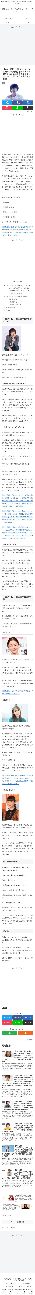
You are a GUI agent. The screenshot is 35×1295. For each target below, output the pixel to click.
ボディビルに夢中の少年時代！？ (20, 288)
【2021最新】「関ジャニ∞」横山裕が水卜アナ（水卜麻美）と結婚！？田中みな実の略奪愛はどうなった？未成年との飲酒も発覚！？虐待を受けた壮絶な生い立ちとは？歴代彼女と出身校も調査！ (17, 516)
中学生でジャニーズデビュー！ (19, 291)
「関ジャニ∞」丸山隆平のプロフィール (18, 285)
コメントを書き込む (17, 1222)
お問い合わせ (25, 1283)
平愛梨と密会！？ (15, 304)
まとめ (8, 310)
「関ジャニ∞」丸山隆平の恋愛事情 (16, 296)
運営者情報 (9, 1286)
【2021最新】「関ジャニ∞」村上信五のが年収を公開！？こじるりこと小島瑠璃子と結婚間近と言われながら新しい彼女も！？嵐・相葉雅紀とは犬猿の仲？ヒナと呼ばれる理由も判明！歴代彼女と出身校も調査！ (17, 500)
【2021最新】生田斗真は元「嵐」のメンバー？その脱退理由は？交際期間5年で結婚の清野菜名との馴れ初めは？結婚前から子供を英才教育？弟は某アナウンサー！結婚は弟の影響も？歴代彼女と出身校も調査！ (17, 532)
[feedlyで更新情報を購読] (9, 1033)
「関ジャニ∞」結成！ (16, 293)
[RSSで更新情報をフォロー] (25, 1033)
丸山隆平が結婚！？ (12, 307)
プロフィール (9, 1283)
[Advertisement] (17, 46)
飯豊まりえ (13, 302)
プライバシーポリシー (25, 1286)
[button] (31, 607)
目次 (14, 281)
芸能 (5, 1007)
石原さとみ (13, 299)
